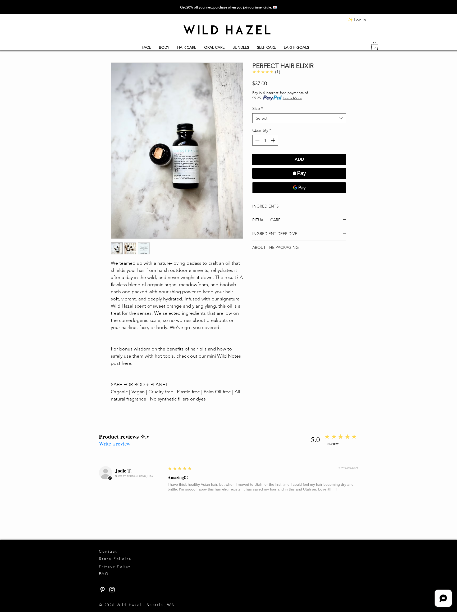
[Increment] (273, 140)
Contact (109, 551)
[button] (374, 46)
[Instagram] (112, 589)
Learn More (292, 98)
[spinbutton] (265, 140)
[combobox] (299, 118)
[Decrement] (257, 140)
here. (127, 363)
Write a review (114, 443)
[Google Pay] (299, 187)
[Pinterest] (102, 589)
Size (257, 108)
